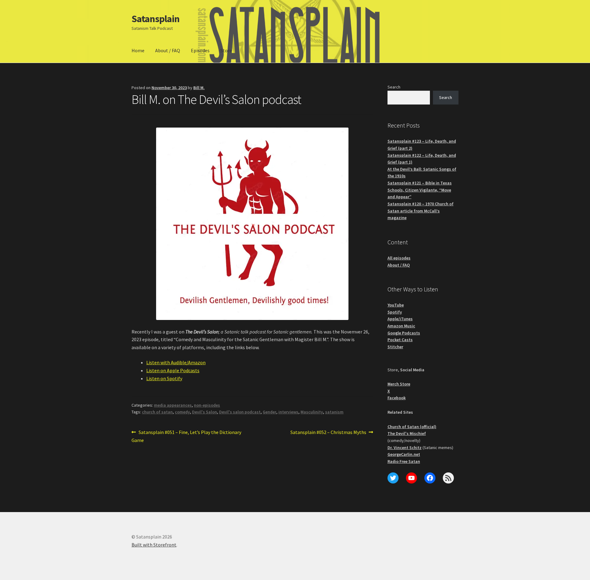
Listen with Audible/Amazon (176, 362)
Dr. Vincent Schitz (404, 447)
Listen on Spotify (164, 378)
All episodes (399, 258)
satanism (334, 412)
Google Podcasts (403, 333)
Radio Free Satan (403, 461)
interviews (288, 412)
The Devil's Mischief (406, 433)
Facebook (396, 397)
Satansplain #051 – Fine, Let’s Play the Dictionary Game (186, 436)
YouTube (395, 305)
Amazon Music (401, 326)
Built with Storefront (154, 545)
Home (138, 50)
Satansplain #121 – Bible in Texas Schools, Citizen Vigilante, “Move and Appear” (419, 189)
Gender (269, 412)
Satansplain (155, 19)
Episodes (200, 50)
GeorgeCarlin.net (403, 454)
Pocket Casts (400, 339)
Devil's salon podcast (240, 412)
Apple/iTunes (400, 319)
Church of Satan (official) (411, 426)
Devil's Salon (204, 412)
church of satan (157, 412)
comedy (182, 412)
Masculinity (312, 412)
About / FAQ (167, 50)
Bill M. (199, 87)
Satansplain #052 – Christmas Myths (328, 432)
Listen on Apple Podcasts (172, 370)
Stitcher (395, 346)
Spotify (394, 312)
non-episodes (207, 405)
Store (226, 50)
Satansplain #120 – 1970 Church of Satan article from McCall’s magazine (420, 210)
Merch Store (398, 384)
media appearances (173, 405)
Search (393, 87)
